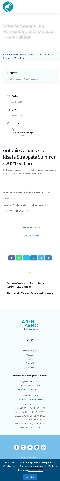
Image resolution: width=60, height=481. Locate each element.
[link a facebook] (17, 446)
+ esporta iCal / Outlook (30, 236)
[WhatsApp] (19, 257)
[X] (26, 257)
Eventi (14, 54)
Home (6, 54)
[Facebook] (11, 257)
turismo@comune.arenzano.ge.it (30, 399)
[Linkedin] (33, 257)
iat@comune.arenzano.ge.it (30, 389)
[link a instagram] (24, 446)
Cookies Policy (35, 470)
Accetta (30, 477)
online (6, 198)
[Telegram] (41, 257)
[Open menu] (54, 6)
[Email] (48, 257)
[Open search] (48, 6)
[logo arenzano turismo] (8, 6)
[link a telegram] (37, 446)
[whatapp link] (43, 446)
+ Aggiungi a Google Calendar (30, 227)
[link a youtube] (30, 446)
